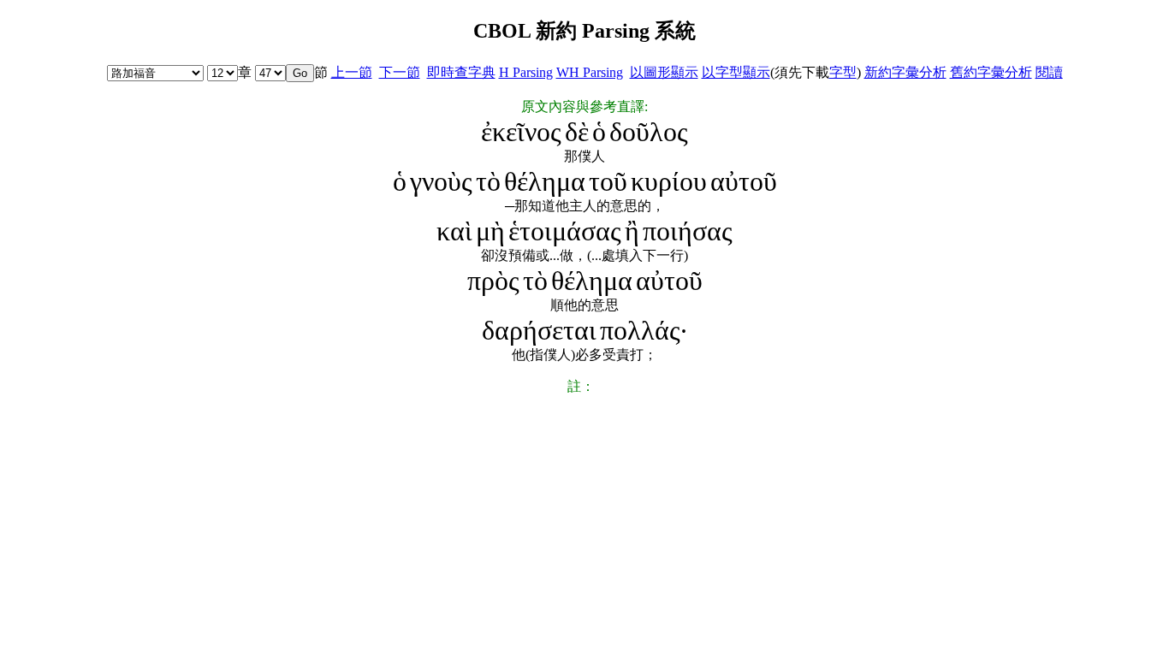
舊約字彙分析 (991, 72)
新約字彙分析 (905, 72)
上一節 (351, 72)
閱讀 (1049, 72)
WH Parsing (589, 72)
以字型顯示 (736, 72)
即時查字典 (461, 72)
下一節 (399, 72)
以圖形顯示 (664, 72)
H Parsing (526, 72)
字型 (843, 72)
